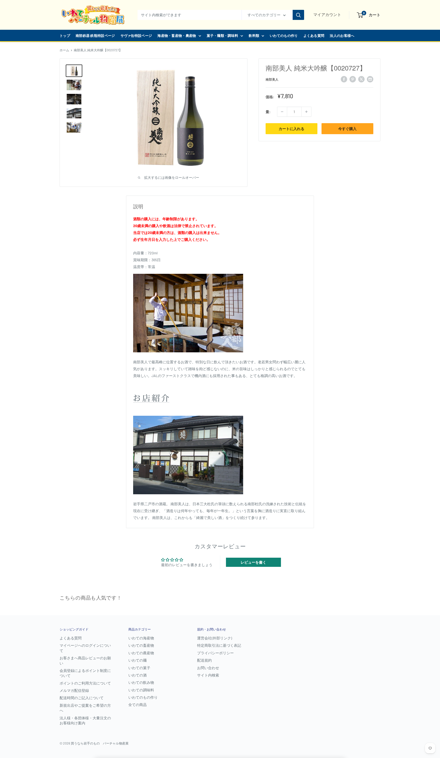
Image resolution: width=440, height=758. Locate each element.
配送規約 (204, 660)
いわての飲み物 (141, 682)
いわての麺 (137, 660)
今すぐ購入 (347, 128)
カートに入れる (291, 128)
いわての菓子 (139, 668)
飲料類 (254, 35)
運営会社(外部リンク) (214, 638)
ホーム (64, 50)
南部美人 (272, 79)
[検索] (298, 15)
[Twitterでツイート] (361, 78)
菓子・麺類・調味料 (222, 35)
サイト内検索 (208, 675)
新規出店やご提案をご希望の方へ (85, 707)
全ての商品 (137, 704)
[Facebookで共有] (344, 78)
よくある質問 (313, 35)
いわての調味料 (141, 690)
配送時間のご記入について (82, 698)
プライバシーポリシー (215, 653)
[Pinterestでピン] (352, 78)
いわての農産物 (141, 653)
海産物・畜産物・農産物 (176, 35)
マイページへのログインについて (85, 647)
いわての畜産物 (141, 645)
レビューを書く (253, 562)
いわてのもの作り (284, 35)
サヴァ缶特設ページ (136, 35)
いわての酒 (137, 675)
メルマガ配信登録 (74, 690)
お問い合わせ (208, 668)
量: (268, 111)
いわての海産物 (141, 638)
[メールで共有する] (370, 78)
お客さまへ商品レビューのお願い (85, 660)
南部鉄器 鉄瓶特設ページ (95, 35)
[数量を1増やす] (306, 112)
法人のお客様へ (342, 35)
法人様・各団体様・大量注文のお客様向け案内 (85, 720)
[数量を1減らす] (282, 112)
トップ (65, 35)
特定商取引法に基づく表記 (219, 645)
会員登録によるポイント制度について (85, 673)
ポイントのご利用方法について (85, 683)
